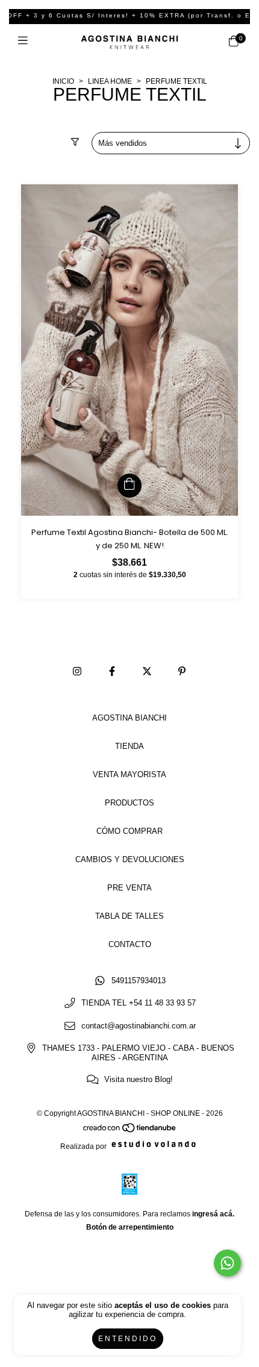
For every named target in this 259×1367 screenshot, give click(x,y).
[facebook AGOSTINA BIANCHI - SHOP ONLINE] (112, 672)
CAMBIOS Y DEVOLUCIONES (129, 859)
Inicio (63, 81)
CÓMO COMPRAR (129, 831)
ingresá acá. (213, 1214)
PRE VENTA (129, 887)
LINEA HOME (111, 81)
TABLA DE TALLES (129, 916)
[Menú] (25, 41)
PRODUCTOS (129, 802)
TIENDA (129, 746)
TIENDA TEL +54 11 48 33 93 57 (138, 1003)
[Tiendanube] (130, 1130)
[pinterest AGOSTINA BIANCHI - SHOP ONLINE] (182, 672)
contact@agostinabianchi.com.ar (138, 1025)
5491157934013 (138, 980)
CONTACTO (129, 944)
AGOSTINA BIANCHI (129, 717)
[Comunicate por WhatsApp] (227, 1263)
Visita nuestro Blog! (138, 1079)
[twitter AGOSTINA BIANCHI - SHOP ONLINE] (147, 672)
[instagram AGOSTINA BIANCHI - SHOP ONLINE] (77, 672)
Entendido (127, 1338)
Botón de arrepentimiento (129, 1227)
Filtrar (26, 143)
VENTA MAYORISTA (129, 774)
